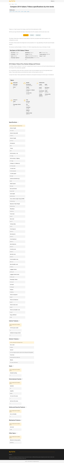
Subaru (13, 4)
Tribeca (16, 4)
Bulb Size (38, 35)
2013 (14, 11)
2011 (19, 11)
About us (10, 454)
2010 (22, 11)
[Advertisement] (32, 21)
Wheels (32, 35)
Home (10, 4)
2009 (25, 11)
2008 (28, 11)
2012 (16, 11)
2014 (11, 11)
